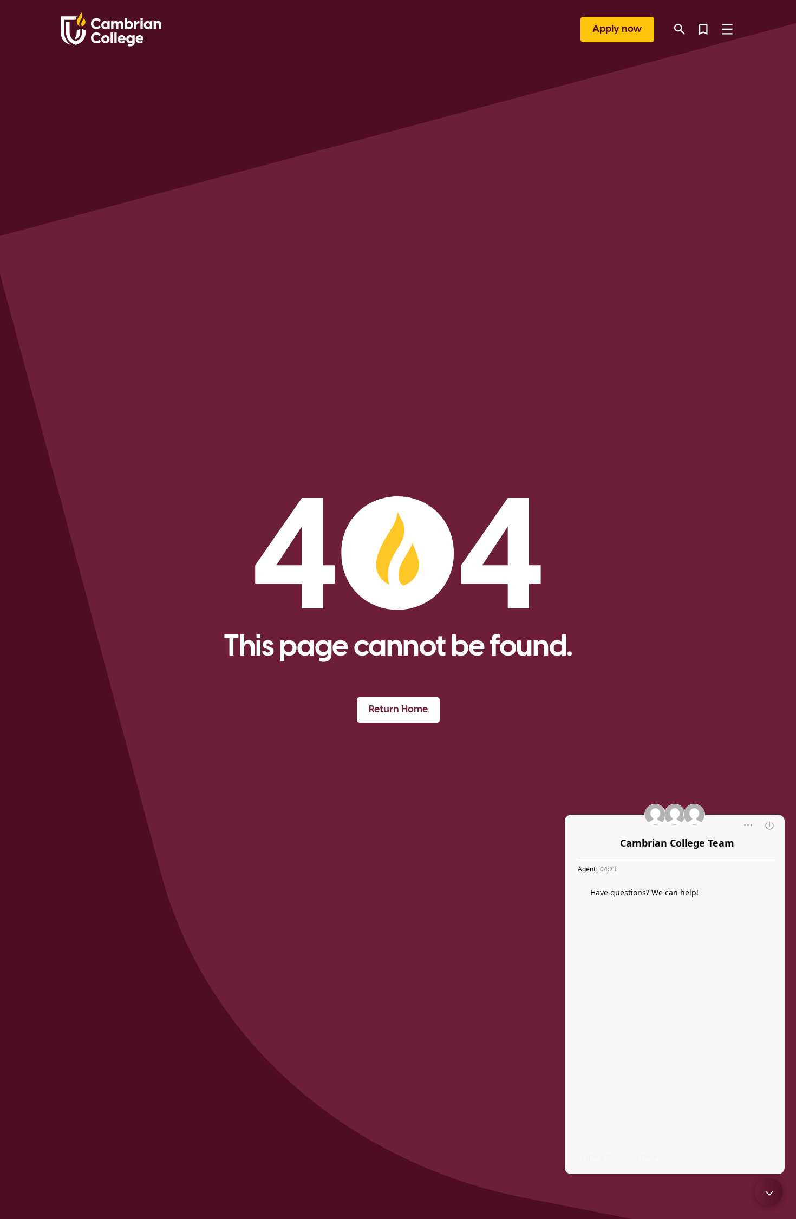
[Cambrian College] (111, 29)
